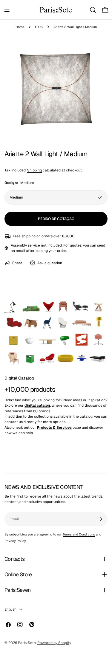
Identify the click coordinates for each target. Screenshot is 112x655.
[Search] (93, 10)
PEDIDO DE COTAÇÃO (56, 218)
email (20, 250)
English (10, 609)
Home (20, 27)
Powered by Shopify (54, 642)
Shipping (34, 170)
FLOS (39, 27)
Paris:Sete (27, 642)
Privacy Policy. (15, 541)
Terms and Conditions (79, 534)
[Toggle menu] (7, 10)
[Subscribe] (100, 519)
